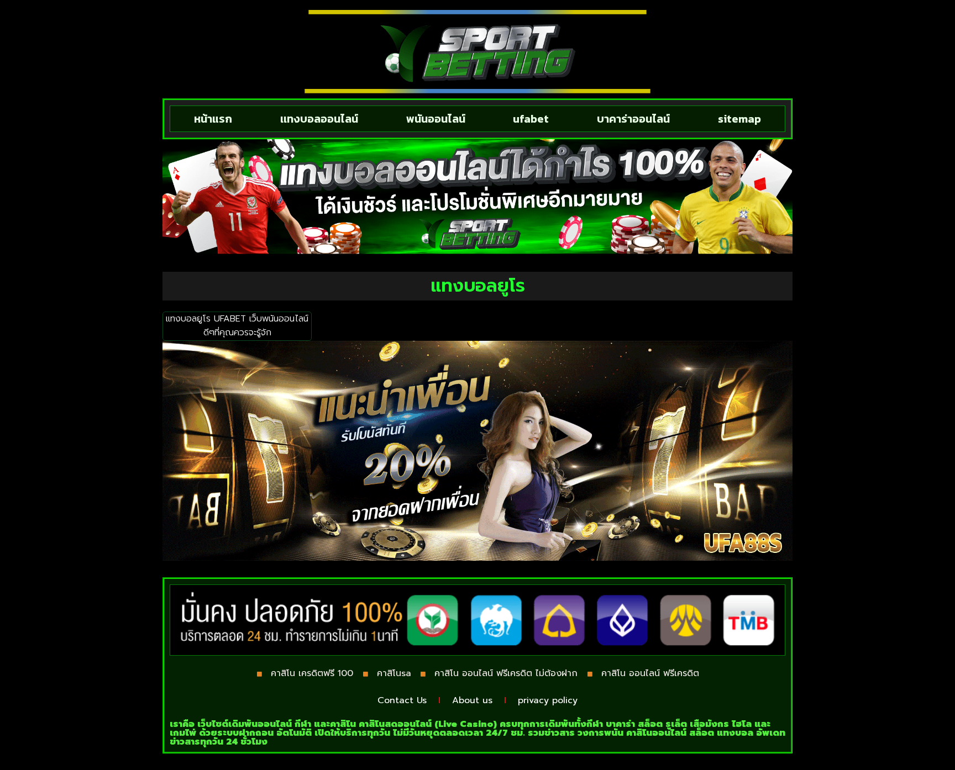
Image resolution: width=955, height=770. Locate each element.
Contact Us (402, 700)
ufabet (531, 118)
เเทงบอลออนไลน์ (319, 118)
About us (472, 700)
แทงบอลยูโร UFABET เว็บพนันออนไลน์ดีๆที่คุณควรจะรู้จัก (237, 326)
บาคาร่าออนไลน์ (633, 118)
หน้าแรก (213, 118)
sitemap (739, 118)
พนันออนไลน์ (435, 118)
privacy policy (548, 700)
